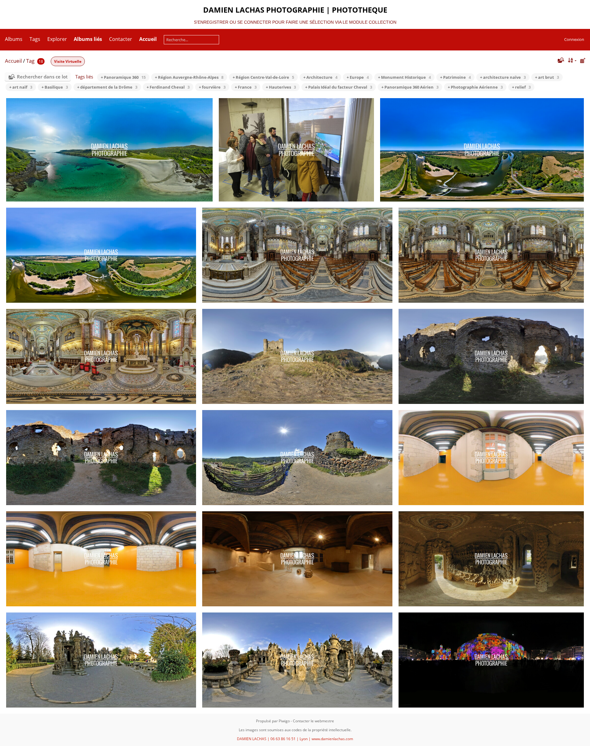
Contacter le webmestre (313, 721)
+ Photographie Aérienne (475, 87)
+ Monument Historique (404, 77)
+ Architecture (320, 77)
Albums (13, 39)
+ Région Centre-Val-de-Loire (263, 77)
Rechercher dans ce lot (42, 77)
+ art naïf (20, 87)
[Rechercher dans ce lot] (560, 60)
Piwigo (284, 721)
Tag (30, 60)
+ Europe (358, 77)
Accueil (13, 60)
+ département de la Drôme (107, 87)
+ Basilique (54, 87)
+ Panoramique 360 (123, 77)
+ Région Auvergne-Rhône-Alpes (189, 77)
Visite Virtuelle (67, 61)
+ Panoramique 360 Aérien (410, 87)
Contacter (120, 39)
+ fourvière (212, 87)
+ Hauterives (281, 87)
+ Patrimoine (455, 77)
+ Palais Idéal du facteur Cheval (338, 87)
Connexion (574, 39)
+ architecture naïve (503, 77)
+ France (246, 87)
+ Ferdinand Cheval (168, 87)
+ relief (521, 87)
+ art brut (547, 77)
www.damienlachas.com (332, 738)
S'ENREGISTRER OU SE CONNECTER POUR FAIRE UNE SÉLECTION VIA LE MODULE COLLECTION (295, 22)
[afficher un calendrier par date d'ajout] (582, 60)
